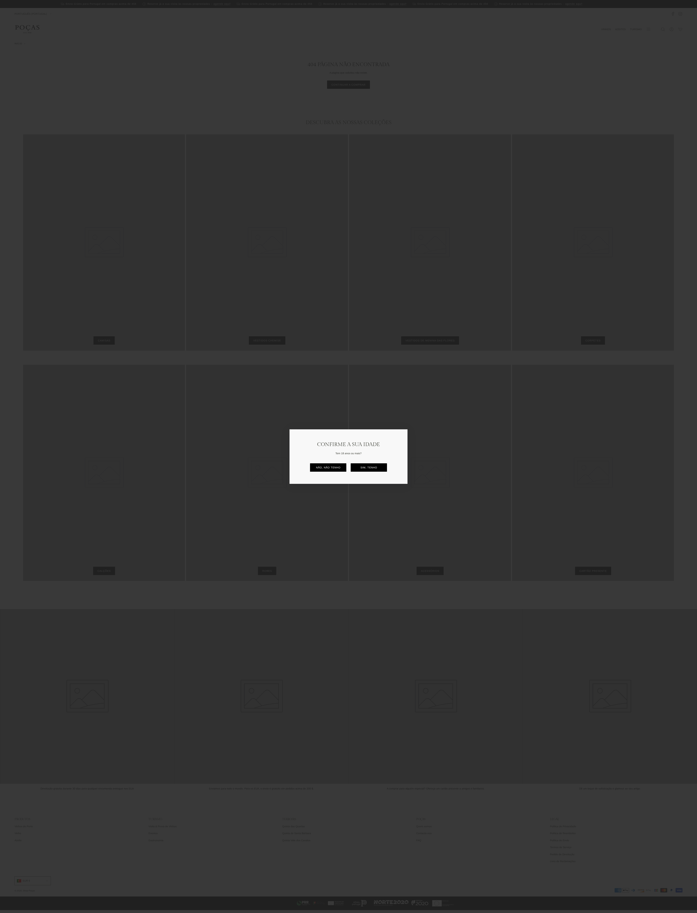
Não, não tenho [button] (328, 467)
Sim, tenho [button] (368, 467)
